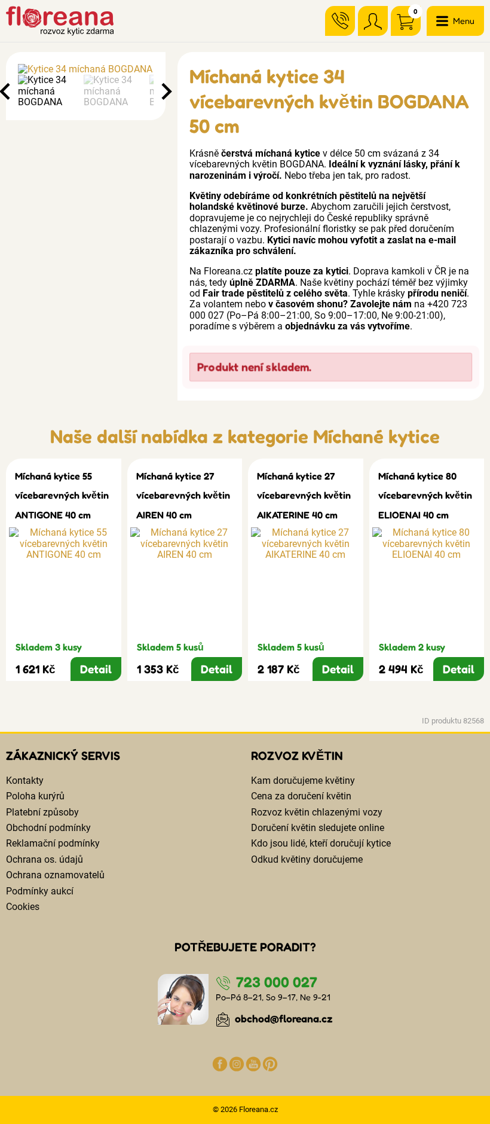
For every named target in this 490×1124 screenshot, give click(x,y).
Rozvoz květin (297, 756)
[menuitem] (48, 91)
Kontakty (25, 780)
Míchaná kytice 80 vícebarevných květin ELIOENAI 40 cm (425, 495)
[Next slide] (165, 91)
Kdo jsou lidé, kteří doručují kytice (321, 843)
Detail (96, 669)
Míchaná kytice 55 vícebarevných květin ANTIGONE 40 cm (62, 495)
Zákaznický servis (63, 756)
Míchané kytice (376, 436)
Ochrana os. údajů (44, 859)
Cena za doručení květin (301, 796)
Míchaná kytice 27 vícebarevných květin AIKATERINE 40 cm (304, 495)
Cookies (22, 906)
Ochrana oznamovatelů (55, 875)
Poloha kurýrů (35, 796)
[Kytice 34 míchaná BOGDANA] (86, 69)
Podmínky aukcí (40, 891)
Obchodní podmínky (48, 827)
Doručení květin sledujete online (317, 827)
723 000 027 (274, 982)
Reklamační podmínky (53, 843)
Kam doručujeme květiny (303, 780)
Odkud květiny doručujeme (307, 859)
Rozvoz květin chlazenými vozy (316, 812)
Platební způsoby (42, 812)
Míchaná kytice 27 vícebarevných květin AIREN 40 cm (183, 495)
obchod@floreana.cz (282, 1018)
